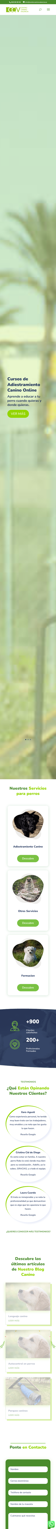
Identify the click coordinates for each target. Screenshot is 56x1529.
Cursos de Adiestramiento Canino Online (23, 384)
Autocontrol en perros (21, 1363)
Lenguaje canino (17, 1316)
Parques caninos (18, 1410)
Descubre (28, 858)
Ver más (18, 414)
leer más (13, 1320)
